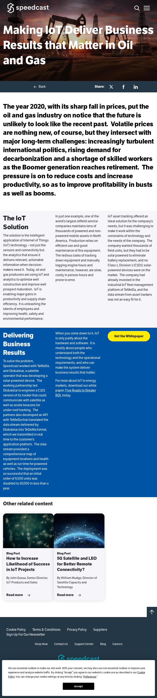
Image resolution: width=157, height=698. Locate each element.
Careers (117, 644)
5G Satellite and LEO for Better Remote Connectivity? (77, 563)
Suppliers (100, 629)
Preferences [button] (89, 676)
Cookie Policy (16, 629)
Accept (78, 686)
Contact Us (61, 644)
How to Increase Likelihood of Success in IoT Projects (28, 563)
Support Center (84, 644)
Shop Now (41, 644)
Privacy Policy (77, 629)
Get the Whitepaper (129, 336)
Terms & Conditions (46, 629)
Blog (103, 644)
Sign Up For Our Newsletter (25, 634)
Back (42, 86)
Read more (15, 595)
